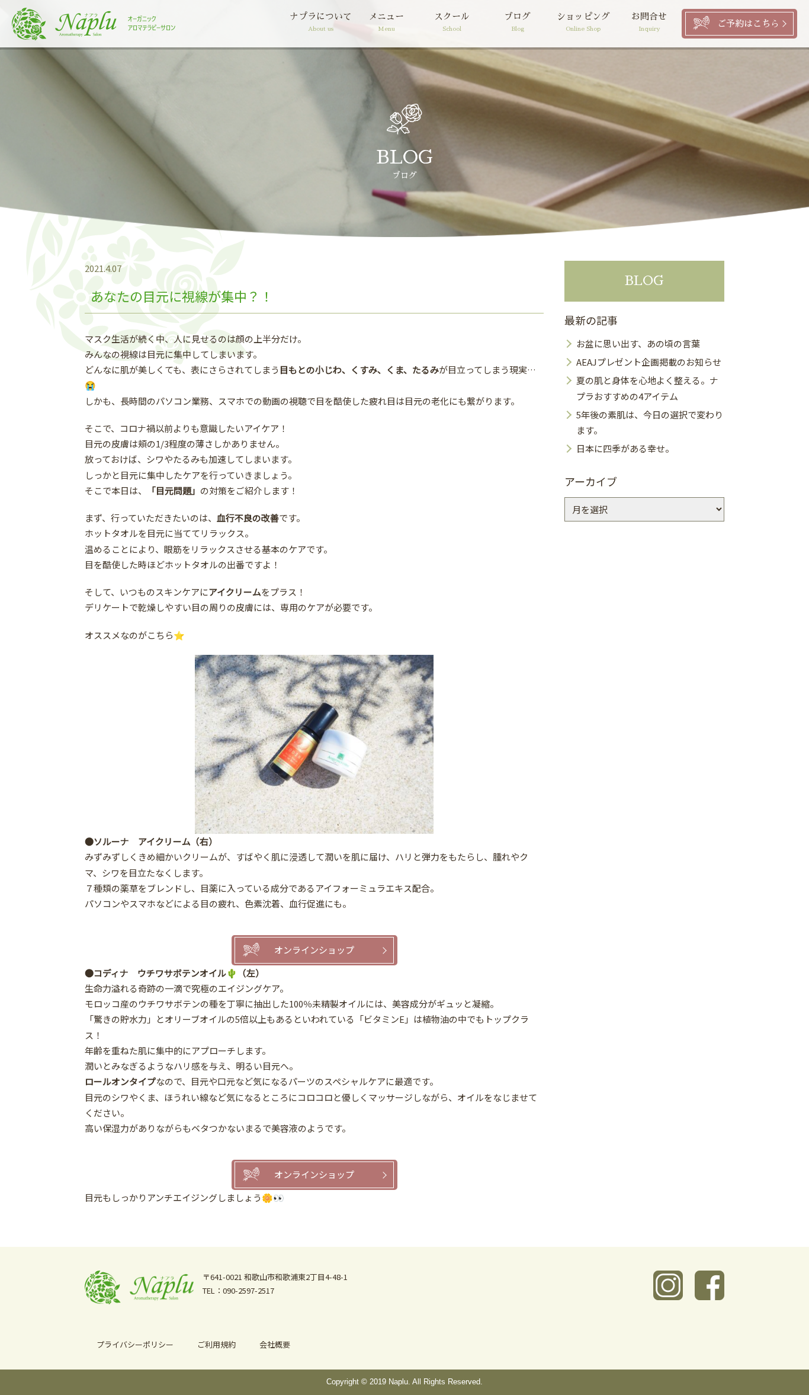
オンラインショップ (314, 949)
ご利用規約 (216, 1344)
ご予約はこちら (748, 23)
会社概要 (274, 1344)
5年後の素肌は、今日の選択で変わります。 (649, 422)
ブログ (517, 22)
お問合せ (649, 22)
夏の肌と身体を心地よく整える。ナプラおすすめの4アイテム (647, 388)
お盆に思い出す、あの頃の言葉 (638, 343)
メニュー (386, 22)
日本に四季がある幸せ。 (625, 448)
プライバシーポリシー (135, 1344)
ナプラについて (321, 22)
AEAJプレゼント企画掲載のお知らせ (648, 362)
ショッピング (583, 22)
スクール (452, 22)
